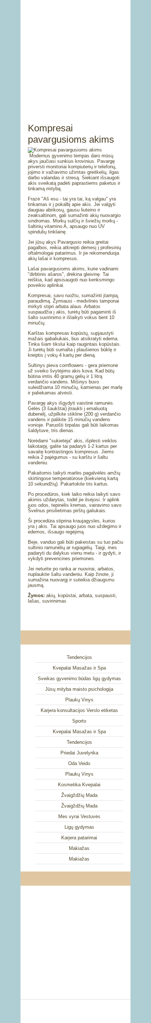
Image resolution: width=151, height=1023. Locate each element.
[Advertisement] (75, 53)
